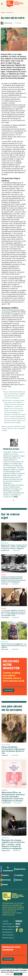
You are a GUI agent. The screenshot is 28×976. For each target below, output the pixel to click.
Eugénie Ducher (5, 550)
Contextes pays (7, 924)
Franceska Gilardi (6, 803)
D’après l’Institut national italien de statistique (13, 311)
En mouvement (6, 744)
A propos (5, 921)
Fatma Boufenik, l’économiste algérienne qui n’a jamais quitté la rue (13, 750)
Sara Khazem (4, 584)
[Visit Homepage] (15, 4)
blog (16, 497)
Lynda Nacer (5, 755)
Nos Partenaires (7, 932)
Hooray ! (18, 974)
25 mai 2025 (18, 23)
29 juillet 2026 (16, 550)
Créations (4, 790)
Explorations (10, 12)
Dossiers (3, 574)
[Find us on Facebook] (17, 930)
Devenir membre (7, 929)
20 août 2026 (17, 803)
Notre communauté (8, 927)
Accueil (3, 12)
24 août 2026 (15, 755)
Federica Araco (8, 23)
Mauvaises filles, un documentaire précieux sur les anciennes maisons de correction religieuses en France (13, 796)
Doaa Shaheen (5, 617)
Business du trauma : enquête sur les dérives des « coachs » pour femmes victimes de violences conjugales (14, 546)
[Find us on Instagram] (21, 930)
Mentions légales (7, 938)
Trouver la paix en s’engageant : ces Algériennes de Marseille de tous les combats (14, 645)
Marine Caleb (4, 649)
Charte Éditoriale (7, 935)
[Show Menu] (2, 4)
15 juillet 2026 (14, 584)
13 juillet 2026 (14, 649)
